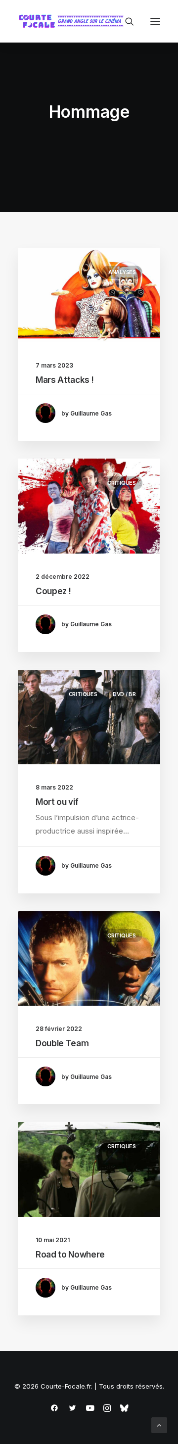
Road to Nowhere (70, 1254)
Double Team (62, 1043)
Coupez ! (53, 591)
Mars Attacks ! (64, 380)
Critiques (121, 482)
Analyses (122, 272)
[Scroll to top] (159, 1424)
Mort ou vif (57, 802)
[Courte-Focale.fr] (73, 21)
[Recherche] (125, 21)
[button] (155, 21)
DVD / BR (124, 694)
